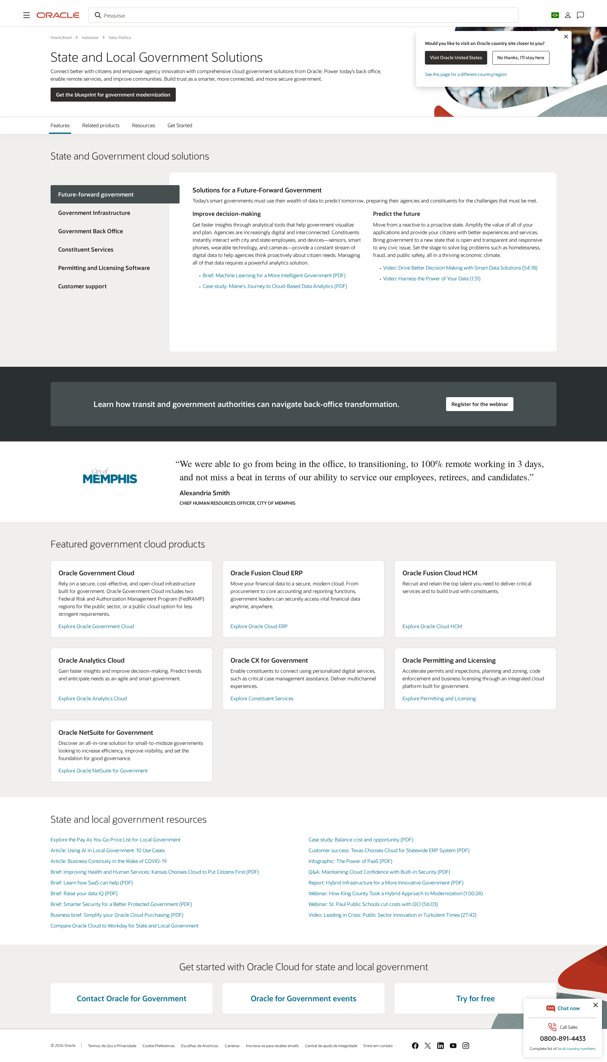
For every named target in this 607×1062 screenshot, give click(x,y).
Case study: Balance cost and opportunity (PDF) (361, 839)
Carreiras (232, 1045)
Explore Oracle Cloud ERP (259, 626)
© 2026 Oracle (63, 1045)
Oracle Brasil (61, 37)
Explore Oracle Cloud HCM (432, 626)
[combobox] (303, 15)
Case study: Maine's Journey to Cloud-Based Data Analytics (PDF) (275, 286)
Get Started (180, 125)
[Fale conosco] (580, 15)
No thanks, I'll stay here (520, 57)
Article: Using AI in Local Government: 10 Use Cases (108, 850)
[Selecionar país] (555, 15)
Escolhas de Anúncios (199, 1045)
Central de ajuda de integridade (331, 1045)
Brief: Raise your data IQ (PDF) (84, 893)
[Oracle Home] (58, 15)
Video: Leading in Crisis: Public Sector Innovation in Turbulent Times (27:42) (392, 914)
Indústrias (90, 37)
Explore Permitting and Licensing (439, 698)
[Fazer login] (568, 15)
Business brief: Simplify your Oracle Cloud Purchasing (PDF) (117, 914)
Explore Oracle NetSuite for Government (103, 770)
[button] (26, 15)
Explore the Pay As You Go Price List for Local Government (116, 839)
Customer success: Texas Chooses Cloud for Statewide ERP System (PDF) (389, 850)
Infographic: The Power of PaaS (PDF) (350, 861)
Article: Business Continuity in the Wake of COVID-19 (109, 861)
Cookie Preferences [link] (159, 1045)
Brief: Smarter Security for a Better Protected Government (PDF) (121, 904)
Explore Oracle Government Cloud (96, 626)
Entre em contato (378, 1045)
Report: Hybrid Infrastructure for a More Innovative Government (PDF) (386, 882)
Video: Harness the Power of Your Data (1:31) (432, 278)
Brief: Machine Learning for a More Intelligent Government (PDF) (274, 275)
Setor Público (120, 37)
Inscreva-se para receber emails (272, 1045)
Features (60, 125)
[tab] (110, 212)
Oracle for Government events (303, 998)
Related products (101, 125)
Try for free (475, 998)
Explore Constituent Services (261, 698)
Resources (143, 125)
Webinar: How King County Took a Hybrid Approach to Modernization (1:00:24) (396, 893)
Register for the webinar (479, 404)
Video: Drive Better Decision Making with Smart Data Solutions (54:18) (460, 267)
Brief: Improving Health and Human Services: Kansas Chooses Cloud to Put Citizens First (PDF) (155, 871)
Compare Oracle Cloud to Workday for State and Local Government (125, 925)
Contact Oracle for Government (132, 998)
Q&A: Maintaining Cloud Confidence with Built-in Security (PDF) (379, 871)
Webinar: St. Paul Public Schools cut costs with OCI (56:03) (373, 904)
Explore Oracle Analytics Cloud (92, 698)
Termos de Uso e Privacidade (112, 1045)
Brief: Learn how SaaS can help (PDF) (92, 882)
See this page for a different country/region (466, 74)
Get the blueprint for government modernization (113, 94)
